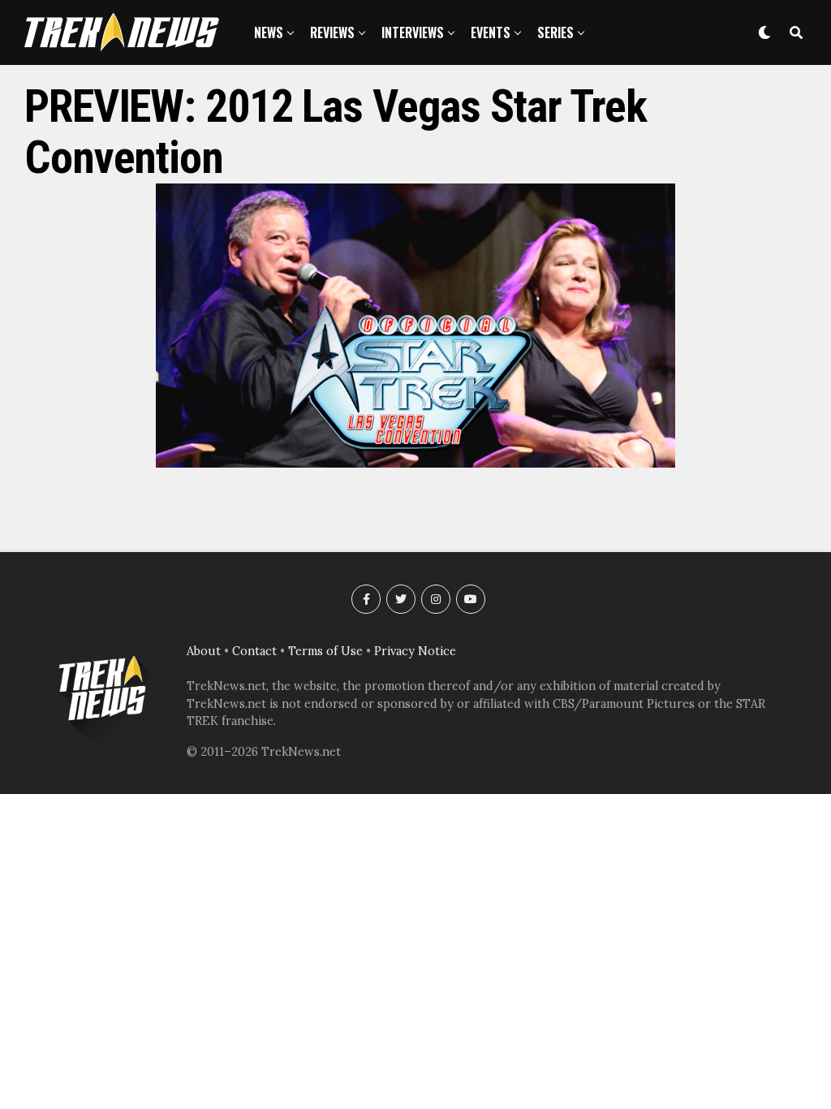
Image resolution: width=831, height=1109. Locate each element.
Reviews (332, 32)
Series (555, 32)
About (204, 651)
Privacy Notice (415, 651)
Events (490, 32)
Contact (254, 651)
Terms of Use (325, 651)
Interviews (412, 32)
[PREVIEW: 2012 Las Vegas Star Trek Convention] (415, 463)
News (268, 32)
